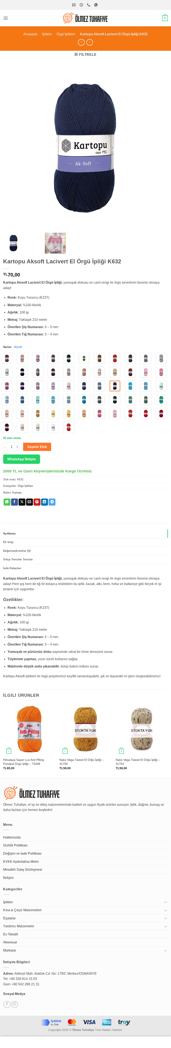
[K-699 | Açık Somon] (69, 386)
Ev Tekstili (10, 934)
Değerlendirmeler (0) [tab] (16, 550)
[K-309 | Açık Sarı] (53, 413)
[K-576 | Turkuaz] (130, 386)
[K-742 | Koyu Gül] (7, 386)
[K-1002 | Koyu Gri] (146, 358)
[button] (5, 18)
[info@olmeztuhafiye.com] (74, 5)
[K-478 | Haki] (115, 400)
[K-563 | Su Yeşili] (161, 386)
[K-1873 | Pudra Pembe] (22, 358)
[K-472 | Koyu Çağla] (130, 400)
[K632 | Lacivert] (115, 386)
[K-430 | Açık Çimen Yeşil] (146, 400)
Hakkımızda (12, 837)
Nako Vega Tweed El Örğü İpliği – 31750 (81, 761)
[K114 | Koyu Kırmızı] (161, 413)
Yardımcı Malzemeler (18, 926)
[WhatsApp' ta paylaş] (7, 502)
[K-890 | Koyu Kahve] (53, 372)
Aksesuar (10, 942)
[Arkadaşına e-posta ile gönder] (29, 502)
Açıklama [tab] (9, 533)
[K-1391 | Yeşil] (84, 358)
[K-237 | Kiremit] (130, 413)
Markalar (9, 950)
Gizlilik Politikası (15, 845)
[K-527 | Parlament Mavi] (22, 400)
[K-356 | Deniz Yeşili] (7, 413)
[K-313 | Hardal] (38, 413)
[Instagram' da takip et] (14, 1004)
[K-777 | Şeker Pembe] (161, 372)
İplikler (47, 34)
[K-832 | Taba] (130, 372)
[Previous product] (89, 42)
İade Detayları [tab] (12, 568)
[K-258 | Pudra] (115, 413)
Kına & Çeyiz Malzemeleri (22, 910)
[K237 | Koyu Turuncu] (69, 427)
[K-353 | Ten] (22, 413)
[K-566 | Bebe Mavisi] (146, 386)
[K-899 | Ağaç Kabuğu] (38, 372)
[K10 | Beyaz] (53, 427)
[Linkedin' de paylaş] (44, 502)
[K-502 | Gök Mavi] (53, 400)
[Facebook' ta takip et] (7, 1004)
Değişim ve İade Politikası (22, 853)
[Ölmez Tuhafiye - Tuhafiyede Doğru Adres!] (85, 18)
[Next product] (81, 42)
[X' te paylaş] (22, 502)
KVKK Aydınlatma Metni (21, 861)
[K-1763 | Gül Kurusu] (38, 358)
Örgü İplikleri (66, 34)
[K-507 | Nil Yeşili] (38, 400)
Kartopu (17, 492)
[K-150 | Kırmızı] (146, 413)
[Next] (168, 740)
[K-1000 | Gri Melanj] (161, 358)
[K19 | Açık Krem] (38, 427)
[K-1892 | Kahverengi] (7, 358)
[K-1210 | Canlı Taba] (115, 358)
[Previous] (3, 740)
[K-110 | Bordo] (7, 427)
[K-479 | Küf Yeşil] (99, 400)
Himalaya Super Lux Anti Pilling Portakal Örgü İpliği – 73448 (23, 761)
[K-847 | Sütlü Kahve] (115, 372)
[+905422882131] (89, 5)
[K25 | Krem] (22, 427)
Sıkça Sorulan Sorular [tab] (18, 559)
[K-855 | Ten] (99, 372)
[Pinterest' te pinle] (37, 502)
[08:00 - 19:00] (82, 5)
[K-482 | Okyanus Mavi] (84, 400)
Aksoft (18, 347)
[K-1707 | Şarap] (53, 358)
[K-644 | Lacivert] (99, 386)
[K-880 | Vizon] (69, 372)
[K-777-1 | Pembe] (146, 372)
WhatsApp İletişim (21, 459)
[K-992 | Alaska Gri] (7, 372)
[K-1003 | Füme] (130, 358)
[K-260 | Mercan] (99, 413)
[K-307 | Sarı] (69, 413)
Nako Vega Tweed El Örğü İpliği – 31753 (138, 761)
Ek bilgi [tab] (8, 542)
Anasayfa (30, 34)
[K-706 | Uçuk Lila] (53, 386)
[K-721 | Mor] (22, 386)
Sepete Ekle (37, 447)
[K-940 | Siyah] (22, 372)
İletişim (8, 877)
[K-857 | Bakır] (84, 372)
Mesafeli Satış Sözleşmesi (22, 869)
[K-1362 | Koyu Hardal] (99, 358)
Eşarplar (9, 918)
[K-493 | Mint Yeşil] (69, 400)
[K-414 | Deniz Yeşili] (161, 400)
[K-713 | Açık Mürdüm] (38, 386)
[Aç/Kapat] (165, 902)
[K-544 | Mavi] (7, 400)
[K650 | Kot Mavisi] (84, 386)
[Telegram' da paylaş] (52, 502)
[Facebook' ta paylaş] (14, 502)
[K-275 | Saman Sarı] (84, 413)
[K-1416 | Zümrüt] (69, 358)
